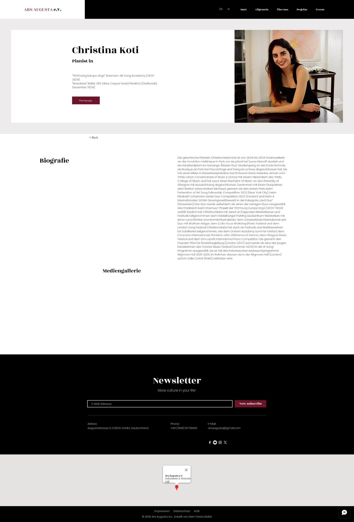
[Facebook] (210, 442)
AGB (196, 511)
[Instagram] (220, 442)
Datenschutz (182, 511)
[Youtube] (215, 442)
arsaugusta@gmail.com (224, 428)
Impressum (162, 511)
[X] (225, 442)
